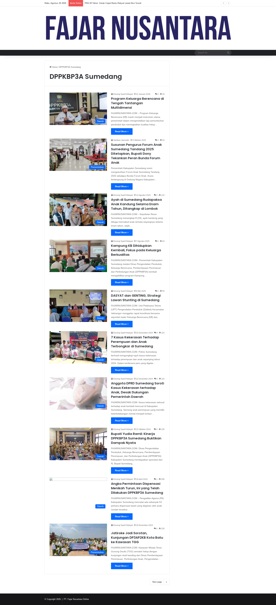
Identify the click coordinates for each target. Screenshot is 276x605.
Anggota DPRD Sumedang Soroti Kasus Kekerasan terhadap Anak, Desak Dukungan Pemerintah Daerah (137, 390)
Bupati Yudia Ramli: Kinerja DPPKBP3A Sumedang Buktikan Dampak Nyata (136, 438)
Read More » (122, 131)
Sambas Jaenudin (121, 140)
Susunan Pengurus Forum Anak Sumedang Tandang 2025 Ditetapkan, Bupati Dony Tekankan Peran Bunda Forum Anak (136, 153)
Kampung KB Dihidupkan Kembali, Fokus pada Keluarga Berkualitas (136, 250)
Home (54, 67)
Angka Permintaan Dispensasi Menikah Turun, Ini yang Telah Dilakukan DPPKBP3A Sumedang (137, 488)
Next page (157, 582)
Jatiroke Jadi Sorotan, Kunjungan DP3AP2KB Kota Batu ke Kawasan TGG (137, 537)
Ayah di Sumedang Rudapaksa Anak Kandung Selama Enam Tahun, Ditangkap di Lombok (136, 204)
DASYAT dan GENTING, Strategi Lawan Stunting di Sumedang (136, 297)
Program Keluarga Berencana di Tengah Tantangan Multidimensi (137, 103)
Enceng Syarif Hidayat (123, 94)
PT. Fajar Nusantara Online (76, 599)
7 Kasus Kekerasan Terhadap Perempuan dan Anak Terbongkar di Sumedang (135, 341)
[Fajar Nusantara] (138, 28)
